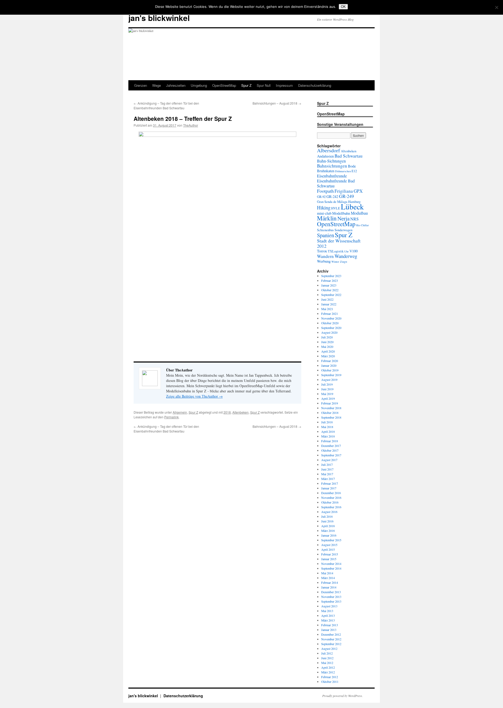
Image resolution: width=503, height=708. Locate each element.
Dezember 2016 (331, 493)
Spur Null (264, 85)
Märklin (327, 218)
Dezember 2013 (331, 592)
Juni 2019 (327, 389)
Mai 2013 (327, 611)
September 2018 (331, 417)
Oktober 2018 (329, 412)
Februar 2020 (329, 361)
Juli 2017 (327, 464)
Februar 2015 (329, 554)
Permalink (171, 417)
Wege (156, 85)
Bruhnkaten (325, 170)
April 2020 (328, 351)
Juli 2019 (327, 384)
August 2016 (329, 512)
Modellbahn (341, 213)
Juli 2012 (327, 653)
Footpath (325, 191)
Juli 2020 (327, 337)
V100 (353, 250)
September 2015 (331, 540)
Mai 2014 (327, 573)
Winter (335, 261)
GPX (358, 191)
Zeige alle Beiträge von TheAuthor (194, 396)
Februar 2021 (329, 313)
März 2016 (328, 530)
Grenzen (140, 85)
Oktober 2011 (329, 681)
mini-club (324, 213)
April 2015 (328, 549)
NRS (354, 218)
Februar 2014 (329, 582)
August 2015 (329, 545)
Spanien (325, 235)
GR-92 (321, 196)
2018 (227, 412)
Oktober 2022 (329, 290)
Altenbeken (240, 412)
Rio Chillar (362, 225)
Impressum (284, 85)
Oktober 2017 (329, 450)
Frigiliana (344, 191)
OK (343, 7)
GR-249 (346, 196)
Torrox (322, 250)
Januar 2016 (328, 535)
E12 (354, 171)
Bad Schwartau (349, 156)
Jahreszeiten (175, 85)
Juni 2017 (327, 469)
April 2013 (328, 615)
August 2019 (329, 379)
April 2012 (328, 667)
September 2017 (331, 455)
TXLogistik (335, 251)
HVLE (335, 208)
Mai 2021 (327, 309)
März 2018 (328, 436)
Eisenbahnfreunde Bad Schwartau (336, 183)
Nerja (343, 218)
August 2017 (329, 460)
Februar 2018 (329, 441)
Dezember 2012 (331, 634)
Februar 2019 (329, 403)
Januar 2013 (328, 630)
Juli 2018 (327, 422)
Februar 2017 (329, 483)
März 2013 (328, 620)
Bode (352, 166)
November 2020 (331, 318)
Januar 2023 (328, 285)
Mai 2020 (327, 346)
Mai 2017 (327, 474)
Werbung (324, 261)
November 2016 (331, 497)
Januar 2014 (328, 587)
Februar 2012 (329, 677)
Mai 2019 (327, 394)
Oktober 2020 (329, 323)
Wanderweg (346, 256)
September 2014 (331, 568)
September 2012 (331, 644)
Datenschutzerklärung (314, 85)
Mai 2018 (327, 427)
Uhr (346, 251)
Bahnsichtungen (332, 166)
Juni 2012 (327, 658)
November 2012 (331, 639)
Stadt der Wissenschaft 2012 (338, 243)
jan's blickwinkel (159, 17)
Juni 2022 (327, 299)
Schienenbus (325, 230)
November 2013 (331, 596)
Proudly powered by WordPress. (342, 696)
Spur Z (246, 85)
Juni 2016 (327, 521)
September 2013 (331, 601)
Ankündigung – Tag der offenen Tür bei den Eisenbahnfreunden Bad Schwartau (166, 105)
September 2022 (331, 295)
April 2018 (328, 431)
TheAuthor (190, 125)
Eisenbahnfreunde (332, 176)
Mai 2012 (327, 663)
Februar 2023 (329, 280)
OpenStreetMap (224, 85)
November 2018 (331, 408)
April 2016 (328, 526)
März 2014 (328, 578)
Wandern (325, 256)
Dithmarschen (343, 171)
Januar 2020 (328, 365)
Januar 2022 (328, 304)
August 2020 (329, 332)
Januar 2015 (328, 559)
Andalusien (325, 156)
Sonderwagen (343, 230)
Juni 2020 (327, 342)
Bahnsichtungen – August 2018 (277, 103)
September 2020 (331, 328)
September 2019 (331, 375)
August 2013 (329, 606)
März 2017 (328, 479)
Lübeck (352, 206)
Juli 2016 (327, 516)
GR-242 (332, 196)
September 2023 (331, 276)
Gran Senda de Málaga (332, 201)
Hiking (323, 207)
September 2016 (331, 507)
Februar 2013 (329, 625)
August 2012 (329, 648)
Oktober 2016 (329, 502)
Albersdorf (328, 150)
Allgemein (180, 412)
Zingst (343, 261)
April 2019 (328, 398)
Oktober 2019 (329, 370)
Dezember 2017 (331, 446)
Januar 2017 (328, 488)
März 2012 (328, 672)
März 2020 (328, 356)
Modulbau (359, 213)
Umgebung (199, 85)
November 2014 (331, 563)
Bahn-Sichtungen (331, 161)
